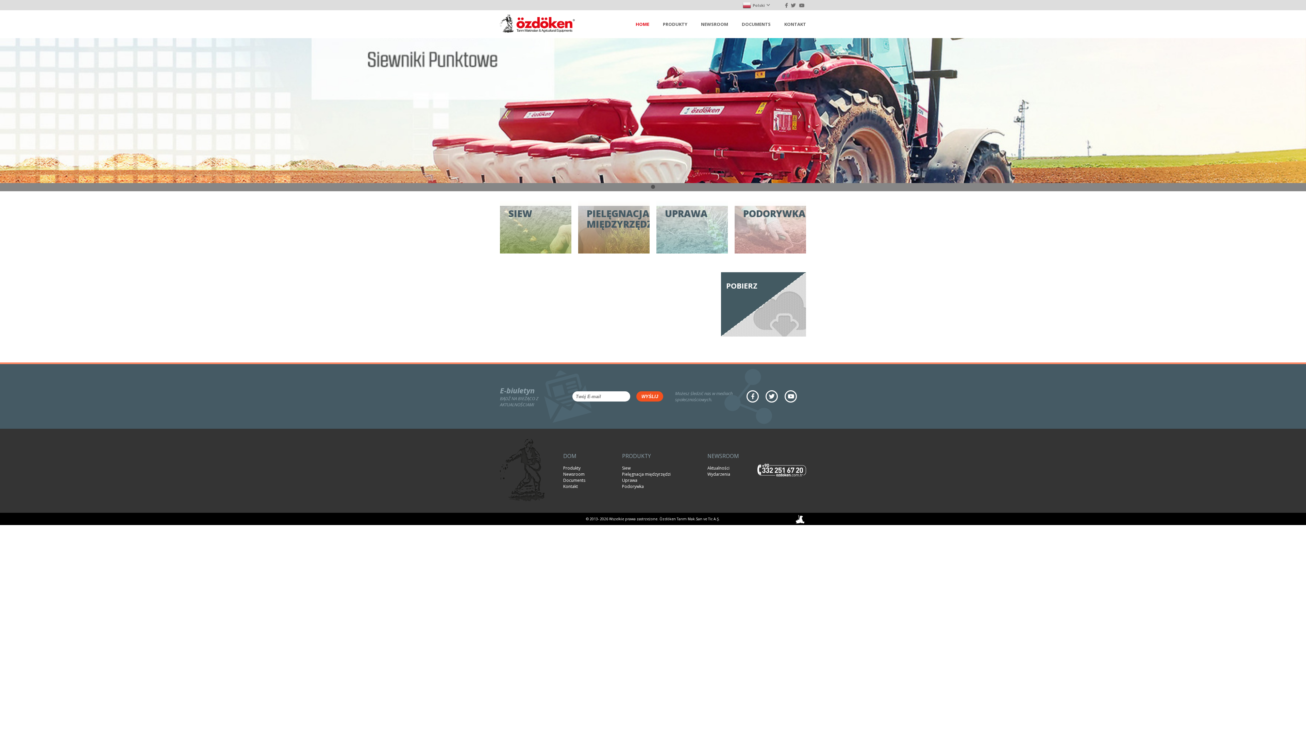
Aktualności (718, 468)
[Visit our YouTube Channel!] (802, 5)
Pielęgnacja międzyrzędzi (646, 474)
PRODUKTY (675, 24)
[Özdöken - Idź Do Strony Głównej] (537, 24)
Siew (626, 468)
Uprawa (629, 480)
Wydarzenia (718, 474)
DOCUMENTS (756, 24)
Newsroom (574, 474)
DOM (569, 456)
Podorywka (633, 486)
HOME (642, 24)
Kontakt (570, 486)
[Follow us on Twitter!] (793, 5)
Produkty (572, 468)
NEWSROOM (714, 24)
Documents (574, 480)
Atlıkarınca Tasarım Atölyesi (800, 519)
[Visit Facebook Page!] (786, 5)
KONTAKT (795, 24)
